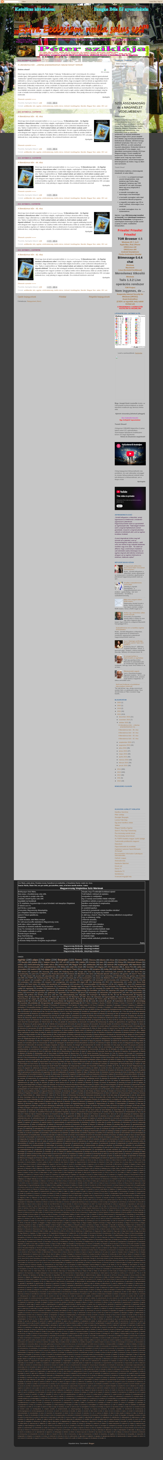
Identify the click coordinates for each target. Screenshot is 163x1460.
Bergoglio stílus (129, 1166)
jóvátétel (36, 1133)
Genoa (97, 1191)
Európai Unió (129, 1185)
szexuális (64, 1080)
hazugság (72, 1072)
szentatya (88, 976)
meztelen (142, 1076)
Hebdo (135, 1093)
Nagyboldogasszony (79, 1103)
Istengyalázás (113, 1201)
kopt (46, 1076)
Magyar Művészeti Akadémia (115, 1222)
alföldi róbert (94, 1116)
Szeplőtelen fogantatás (75, 1001)
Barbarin (47, 1166)
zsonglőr (95, 1156)
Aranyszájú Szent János (105, 1051)
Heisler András (116, 1195)
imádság (110, 1131)
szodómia (30, 1151)
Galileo (65, 1191)
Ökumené (88, 1082)
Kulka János (141, 1057)
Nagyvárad (21, 1001)
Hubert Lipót (82, 1197)
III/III (85, 1199)
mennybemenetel (88, 1045)
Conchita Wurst (37, 1030)
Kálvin (87, 1009)
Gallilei (71, 1191)
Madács (35, 1222)
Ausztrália (135, 1028)
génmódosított (141, 1126)
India (41, 1057)
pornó (37, 1015)
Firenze (65, 1189)
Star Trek (45, 1011)
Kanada (66, 1057)
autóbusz (67, 1118)
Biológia (94, 1003)
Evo (31, 1187)
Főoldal (62, 297)
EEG (86, 1183)
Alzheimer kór (53, 1084)
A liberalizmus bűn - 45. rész (30, 116)
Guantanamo (65, 1193)
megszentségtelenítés (122, 1076)
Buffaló (135, 1170)
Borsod (87, 1087)
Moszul (140, 999)
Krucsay (43, 1214)
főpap (91, 1040)
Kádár (22, 1059)
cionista (103, 1068)
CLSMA (122, 1172)
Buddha (129, 1170)
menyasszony (124, 980)
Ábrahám (103, 1156)
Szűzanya (138, 978)
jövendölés (132, 997)
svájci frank (97, 1047)
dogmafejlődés (117, 1038)
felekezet (102, 1070)
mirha (35, 1026)
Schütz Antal (36, 1011)
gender (109, 1001)
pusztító (68, 1145)
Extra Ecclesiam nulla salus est (60, 1055)
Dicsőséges (35, 1181)
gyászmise (88, 1126)
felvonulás (59, 1124)
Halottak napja (76, 986)
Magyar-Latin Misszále (36, 1101)
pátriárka (85, 1026)
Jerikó (75, 1204)
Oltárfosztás (60, 1105)
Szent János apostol (34, 1036)
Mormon (140, 1101)
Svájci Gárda (129, 1061)
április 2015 (123, 757)
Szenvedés (32, 1112)
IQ (94, 1199)
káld (127, 1135)
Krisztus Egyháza (103, 1212)
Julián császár (22, 1206)
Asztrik (71, 1164)
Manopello (77, 1225)
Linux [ (121, 270)
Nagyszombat (101, 1103)
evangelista (45, 1040)
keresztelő (99, 980)
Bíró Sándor (78, 1172)
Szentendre (139, 1110)
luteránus (20, 1026)
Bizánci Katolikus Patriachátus (67, 1168)
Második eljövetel (103, 974)
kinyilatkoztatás (35, 1135)
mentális (98, 1045)
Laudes (117, 1216)
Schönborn (63, 1005)
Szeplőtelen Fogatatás (61, 1112)
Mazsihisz (102, 1032)
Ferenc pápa (102, 999)
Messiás (45, 1005)
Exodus (37, 1187)
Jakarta (39, 1204)
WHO (67, 1114)
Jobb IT (93, 1204)
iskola (95, 1013)
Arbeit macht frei (138, 1162)
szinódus (123, 1026)
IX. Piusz (57, 1095)
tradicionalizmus (126, 1080)
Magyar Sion (91, 106)
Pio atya (134, 1009)
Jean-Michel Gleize (54, 1204)
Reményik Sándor (46, 1107)
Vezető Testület (54, 1066)
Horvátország (72, 1197)
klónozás (93, 1043)
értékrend (86, 1158)
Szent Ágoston (73, 1005)
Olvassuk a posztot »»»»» (27, 99)
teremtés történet (99, 1080)
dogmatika (140, 1005)
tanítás (84, 1015)
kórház (115, 1043)
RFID (116, 978)
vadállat (115, 1015)
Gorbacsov (37, 1193)
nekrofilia (102, 1141)
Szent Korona (74, 1110)
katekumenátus (75, 1133)
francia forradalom (46, 1013)
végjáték (71, 1028)
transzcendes (37, 1153)
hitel (46, 1024)
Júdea (90, 1206)
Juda (132, 1095)
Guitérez (73, 1093)
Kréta (41, 1099)
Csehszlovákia (93, 1089)
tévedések (88, 1153)
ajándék (62, 1022)
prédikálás (34, 1003)
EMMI (91, 1183)
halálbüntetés (62, 1072)
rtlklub (84, 1147)
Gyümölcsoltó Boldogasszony (94, 1093)
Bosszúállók (41, 1170)
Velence (47, 1114)
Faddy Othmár (79, 1187)
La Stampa (78, 1216)
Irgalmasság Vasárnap (78, 1201)
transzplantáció (138, 1080)
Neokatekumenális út (116, 1009)
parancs (63, 1078)
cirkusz (110, 1068)
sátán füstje (63, 1049)
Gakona (53, 1191)
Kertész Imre (80, 1210)
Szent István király (41, 1110)
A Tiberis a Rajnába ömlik (37, 1160)
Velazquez (39, 1114)
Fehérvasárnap (117, 1187)
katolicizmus (51, 988)
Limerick (71, 1218)
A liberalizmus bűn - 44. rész (30, 162)
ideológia (132, 1072)
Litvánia (107, 1218)
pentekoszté (104, 1143)
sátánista (69, 1151)
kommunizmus (23, 999)
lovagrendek (91, 1137)
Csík (101, 1089)
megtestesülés (117, 992)
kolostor (72, 1135)
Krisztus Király (131, 1057)
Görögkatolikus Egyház (116, 1193)
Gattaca (43, 1093)
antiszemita (51, 1118)
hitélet (141, 1128)
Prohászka (54, 1005)
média (44, 1141)
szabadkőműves (50, 967)
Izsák (33, 1204)
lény (138, 1137)
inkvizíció (130, 1001)
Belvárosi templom (110, 1166)
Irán (87, 1201)
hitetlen (79, 1072)
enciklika (40, 988)
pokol (33, 974)
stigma (89, 1047)
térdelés (80, 1153)
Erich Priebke (134, 1017)
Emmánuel (66, 1185)
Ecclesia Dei (45, 1055)
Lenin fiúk (39, 1218)
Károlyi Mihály (139, 1214)
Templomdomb (130, 1112)
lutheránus (62, 988)
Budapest (24, 990)
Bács (51, 1172)
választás (44, 1082)
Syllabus (130, 1034)
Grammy (57, 1093)
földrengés (101, 1124)
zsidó (72, 967)
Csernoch (129, 1176)
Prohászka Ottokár (57, 1001)
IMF (90, 1199)
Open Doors (69, 1105)
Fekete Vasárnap (101, 1091)
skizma (117, 1147)
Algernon (131, 1160)
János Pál (36, 1206)
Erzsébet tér (93, 1185)
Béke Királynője (68, 1172)
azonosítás (75, 1118)
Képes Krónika (22, 1216)
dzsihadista (21, 1007)
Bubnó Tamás (121, 1170)
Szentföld (84, 1011)
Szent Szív (130, 1110)
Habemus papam (123, 1055)
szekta (56, 972)
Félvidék (138, 1189)
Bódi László (87, 1172)
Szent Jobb (64, 1110)
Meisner (109, 1032)
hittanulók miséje (94, 1072)
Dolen (88, 1181)
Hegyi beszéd (98, 1195)
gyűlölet (45, 1007)
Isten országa (103, 1201)
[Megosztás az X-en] (52, 103)
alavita (86, 1116)
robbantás (94, 1026)
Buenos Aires (75, 1053)
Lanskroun (103, 1216)
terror (49, 995)
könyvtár (22, 1137)
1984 (26, 1160)
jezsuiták (47, 1074)
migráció (104, 1139)
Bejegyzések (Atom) (34, 301)
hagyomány (46, 1072)
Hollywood (34, 1197)
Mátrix (55, 1103)
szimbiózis (45, 1049)
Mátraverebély (141, 1032)
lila (112, 984)
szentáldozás (139, 1047)
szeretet (62, 976)
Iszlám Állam (34, 1032)
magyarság (23, 1139)
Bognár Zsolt (88, 1168)
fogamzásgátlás (110, 997)
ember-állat (101, 1122)
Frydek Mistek (103, 1189)
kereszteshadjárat (138, 1133)
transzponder (32, 1028)
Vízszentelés (93, 1066)
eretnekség (109, 972)
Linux (77, 1218)
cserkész (65, 1120)
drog (135, 1120)
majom (62, 1045)
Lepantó (67, 1059)
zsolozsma (140, 1015)
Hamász (37, 1195)
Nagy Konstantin (65, 1103)
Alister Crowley (102, 1028)
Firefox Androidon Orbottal (130, 254)
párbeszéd (77, 1026)
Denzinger (27, 1181)
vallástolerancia (22, 1082)
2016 (119, 711)
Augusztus (91, 1164)
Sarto (88, 1061)
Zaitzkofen (101, 1005)
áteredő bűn (60, 1158)
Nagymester (139, 1059)
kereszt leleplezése (94, 1074)
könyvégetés (31, 1137)
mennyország (125, 1013)
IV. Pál (118, 1199)
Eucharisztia (49, 986)
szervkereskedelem (86, 1149)
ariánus (59, 1118)
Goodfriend (29, 1193)
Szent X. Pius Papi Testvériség (125, 830)
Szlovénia (82, 1112)
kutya (58, 1076)
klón (66, 1135)
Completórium (26, 1176)
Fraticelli (89, 1189)
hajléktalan (107, 1040)
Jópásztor (78, 1206)
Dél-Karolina (72, 1183)
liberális (83, 106)
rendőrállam (62, 1147)
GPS (141, 1017)
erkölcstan (117, 1122)
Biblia (63, 967)
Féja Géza (131, 1189)
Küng (36, 1216)
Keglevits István (128, 1208)
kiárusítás (52, 1135)
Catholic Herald (97, 1174)
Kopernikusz (66, 1212)
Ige (130, 1199)
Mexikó (105, 1101)
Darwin (38, 986)
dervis (80, 1120)
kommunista (111, 980)
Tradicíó (137, 1064)
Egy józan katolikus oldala (124, 822)
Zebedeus (21, 1116)
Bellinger (90, 1166)
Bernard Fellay (139, 1166)
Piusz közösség (110, 986)
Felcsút (136, 1187)
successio (133, 1147)
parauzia (133, 1045)
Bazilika (69, 1017)
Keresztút (67, 1009)
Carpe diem (82, 1174)
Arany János (128, 1162)
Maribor (97, 1225)
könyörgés (86, 1076)
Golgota (118, 1030)
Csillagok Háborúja (31, 1178)
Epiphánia (89, 1030)
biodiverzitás (73, 1038)
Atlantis (143, 1051)
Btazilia (109, 1170)
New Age (140, 1103)
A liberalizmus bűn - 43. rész (30, 208)
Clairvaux (121, 1053)
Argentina (125, 1051)
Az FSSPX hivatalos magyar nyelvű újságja (130, 838)
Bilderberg (40, 1168)
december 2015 (125, 717)
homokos (76, 984)
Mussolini (28, 1103)
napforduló (59, 1141)
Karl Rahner (76, 1208)
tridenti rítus (104, 1049)
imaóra (103, 1131)
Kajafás (136, 1206)
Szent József (22, 1022)
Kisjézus (132, 1097)
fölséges (109, 1124)
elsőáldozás (65, 984)
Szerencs (74, 1112)
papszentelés (137, 992)
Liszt (97, 1218)
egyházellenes (121, 1022)
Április (110, 1156)
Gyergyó (80, 1093)
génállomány (37, 1072)
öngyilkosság (85, 1028)
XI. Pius (117, 1066)
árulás (52, 1158)
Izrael (87, 986)
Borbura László (133, 1168)
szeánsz (123, 1149)
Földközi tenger (24, 1191)
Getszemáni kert (140, 1191)
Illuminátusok (33, 1057)
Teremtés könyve (116, 1036)
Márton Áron (121, 1059)
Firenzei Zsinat (73, 1189)
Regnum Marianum (100, 1034)
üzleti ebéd (119, 1158)
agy (64, 1116)
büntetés (41, 1120)
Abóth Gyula (73, 1160)
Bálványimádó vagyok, (132, 671)
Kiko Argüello (97, 1057)
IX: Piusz (125, 1199)
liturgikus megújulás (51, 1045)
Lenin (32, 1218)
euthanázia (97, 997)
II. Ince (49, 1199)
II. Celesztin (42, 1199)
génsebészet (27, 1072)
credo (81, 1038)
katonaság (110, 1133)
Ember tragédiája (56, 1185)
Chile (113, 1053)
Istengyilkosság (124, 1095)
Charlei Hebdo (33, 1089)
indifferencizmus (23, 1074)
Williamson (116, 1011)
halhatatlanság (39, 1128)
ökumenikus (112, 1082)
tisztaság (137, 1151)
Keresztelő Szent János (56, 1210)
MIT (134, 1099)
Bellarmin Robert (70, 1087)
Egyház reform (79, 1030)
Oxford (108, 1105)
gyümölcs (115, 1126)
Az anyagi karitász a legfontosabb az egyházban (133, 657)
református (37, 982)
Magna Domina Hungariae (54, 1222)
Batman (71, 1166)
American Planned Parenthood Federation (73, 1084)
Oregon (88, 1105)
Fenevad (129, 1003)
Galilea (60, 1191)
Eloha (42, 1185)
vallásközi (130, 1049)
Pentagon (129, 1105)
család (20, 988)
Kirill (104, 1057)
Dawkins (108, 1089)
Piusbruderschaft (58, 974)
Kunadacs (55, 1214)
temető (89, 1080)
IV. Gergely (100, 1199)
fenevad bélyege (75, 1040)
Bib (34, 1168)
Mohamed (82, 1020)
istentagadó (60, 1043)
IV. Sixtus (50, 1095)
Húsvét (51, 990)
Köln (95, 1032)
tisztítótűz (108, 1007)
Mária (49, 1103)
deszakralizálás (89, 1120)
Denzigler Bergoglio (122, 817)
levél (69, 1137)
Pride (143, 1105)
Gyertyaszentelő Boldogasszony (99, 1055)
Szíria (103, 990)
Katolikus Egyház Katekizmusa (90, 1208)
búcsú (125, 1005)
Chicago (126, 1174)
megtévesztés (70, 1139)
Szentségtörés (93, 1011)
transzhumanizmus (81, 1049)
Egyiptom (26, 1009)
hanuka (68, 1128)
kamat (79, 1024)
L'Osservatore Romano (90, 1099)
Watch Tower (72, 969)
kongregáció (39, 1076)
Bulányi (26, 1172)
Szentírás (90, 967)
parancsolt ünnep (79, 1143)
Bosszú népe (32, 1170)
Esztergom (94, 995)
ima (52, 1007)
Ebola (100, 1183)
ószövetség (108, 976)
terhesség (103, 1151)
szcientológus (108, 1047)
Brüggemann (105, 1087)
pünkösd (120, 972)
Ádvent (98, 976)
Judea (114, 1204)
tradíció (34, 969)
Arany (143, 988)
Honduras (63, 1197)
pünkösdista (119, 1145)
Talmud (102, 1011)
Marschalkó (105, 1225)
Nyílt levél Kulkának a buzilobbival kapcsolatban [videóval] (127, 685)
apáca (65, 1038)
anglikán (118, 1116)
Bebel (77, 1166)
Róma (120, 962)
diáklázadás (128, 1120)
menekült (88, 1139)
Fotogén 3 (82, 1189)
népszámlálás (22, 1143)
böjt (87, 1001)
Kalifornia (50, 1097)
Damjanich (115, 1178)
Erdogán (80, 1185)
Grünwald (21, 1020)
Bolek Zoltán (115, 1168)
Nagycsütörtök (30, 1034)
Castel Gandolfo (138, 1087)
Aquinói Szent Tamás (115, 1028)
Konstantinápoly (77, 1009)
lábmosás (101, 1137)
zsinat (98, 978)
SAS (63, 1107)
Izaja (28, 1204)
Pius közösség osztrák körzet (125, 833)
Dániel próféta (68, 1030)
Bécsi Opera (58, 1172)
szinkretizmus (76, 1015)
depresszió (127, 1068)
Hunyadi (106, 1197)
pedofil (20, 1047)
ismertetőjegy (140, 1001)
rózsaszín (48, 982)
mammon (69, 1045)
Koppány (140, 1097)
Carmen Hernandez (93, 1053)
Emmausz (58, 1091)
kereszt (24, 972)
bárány (20, 992)
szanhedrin (141, 1147)
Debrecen (48, 1030)
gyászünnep (97, 1126)
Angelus (72, 1162)
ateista (43, 984)
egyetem (27, 1122)
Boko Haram (93, 1017)
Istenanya (48, 1057)
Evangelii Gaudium (140, 1185)
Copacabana (139, 1053)
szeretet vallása (104, 1026)
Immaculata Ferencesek (76, 1095)
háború (52, 1043)
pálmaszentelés (90, 1145)
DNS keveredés (53, 1178)
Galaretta (36, 1093)
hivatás (20, 1131)
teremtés (100, 1007)
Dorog (128, 1181)
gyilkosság (51, 992)
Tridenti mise (64, 997)
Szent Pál (138, 972)
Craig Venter (69, 1176)
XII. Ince (103, 1114)
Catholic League (120, 858)
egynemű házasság (73, 1122)
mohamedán (134, 1139)
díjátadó (20, 1122)
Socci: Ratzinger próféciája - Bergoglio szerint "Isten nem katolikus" (134, 642)
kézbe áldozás (140, 1135)
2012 (119, 775)
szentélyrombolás (23, 1049)
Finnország (57, 1189)
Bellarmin (83, 1166)
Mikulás (105, 1059)
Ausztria (127, 1028)
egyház (38, 106)
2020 (119, 705)
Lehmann (26, 1218)
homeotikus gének (30, 1043)
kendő (117, 1133)
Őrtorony (92, 960)
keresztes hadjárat (107, 1074)
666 (83, 1003)
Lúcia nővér (121, 1220)
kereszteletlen (126, 1133)
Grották (57, 1193)
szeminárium (129, 1047)
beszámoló (53, 984)
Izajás (42, 1032)
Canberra (28, 1174)
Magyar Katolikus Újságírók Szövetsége (94, 1222)
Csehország (113, 1176)
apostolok (58, 1038)
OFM (38, 1034)
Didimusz (43, 1181)
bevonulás (116, 1118)
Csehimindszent (103, 1176)
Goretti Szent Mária (47, 1193)
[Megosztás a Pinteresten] (56, 103)
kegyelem (73, 1074)
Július (105, 1206)
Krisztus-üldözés (33, 1214)
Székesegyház (114, 1064)
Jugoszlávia (131, 1204)
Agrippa (140, 1082)
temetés (40, 995)
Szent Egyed (24, 1064)
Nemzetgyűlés (121, 1103)
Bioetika (29, 1053)
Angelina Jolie (98, 1084)
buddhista (92, 1022)
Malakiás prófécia (95, 1059)
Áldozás (20, 1017)
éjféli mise (48, 1051)
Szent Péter (35, 997)
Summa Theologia (131, 1107)
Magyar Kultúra (22, 1101)
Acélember (82, 1160)
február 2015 (124, 762)
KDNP (55, 1032)
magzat (33, 999)
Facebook (98, 1030)
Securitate (98, 1107)
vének (67, 980)
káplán (108, 1043)
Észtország (142, 1156)
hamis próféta (66, 1013)
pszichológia (50, 1145)
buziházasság (102, 1022)
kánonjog (110, 1013)
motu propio (117, 1045)
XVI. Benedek (113, 967)
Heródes (133, 1030)
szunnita (72, 1080)
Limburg (64, 1218)
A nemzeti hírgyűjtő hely (123, 876)
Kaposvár (52, 1208)
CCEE (106, 1172)
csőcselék (118, 1068)
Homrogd (55, 1197)
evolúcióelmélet (24, 1013)
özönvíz (104, 1158)
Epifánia (74, 1185)
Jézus (112, 960)
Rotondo (111, 1034)
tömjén (57, 1028)
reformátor (21, 1080)
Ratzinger (122, 986)
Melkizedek (117, 1032)
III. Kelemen (71, 1199)
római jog (74, 1047)
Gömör (106, 1193)
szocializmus (139, 1149)
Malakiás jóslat (49, 1101)
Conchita (40, 1176)
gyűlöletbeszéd (125, 1126)
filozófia (85, 1124)
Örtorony (22, 1158)
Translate (131, 66)
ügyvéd (111, 1158)
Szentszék (97, 1036)
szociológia (21, 1151)
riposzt (70, 1147)
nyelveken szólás (138, 1141)
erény (134, 1122)
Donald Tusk (121, 1181)
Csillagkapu (21, 1178)
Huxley (119, 1197)
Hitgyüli (22, 1197)
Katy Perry (104, 1208)
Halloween (36, 1020)
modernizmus (32, 1078)
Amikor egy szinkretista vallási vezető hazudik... (134, 613)
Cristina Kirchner (81, 1089)
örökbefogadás (95, 1158)
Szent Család (139, 1034)
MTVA (21, 1222)
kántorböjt (65, 1076)
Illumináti (61, 990)
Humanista (91, 1197)
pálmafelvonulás (78, 1145)
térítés (40, 1028)
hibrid (119, 1128)
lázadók (132, 1137)
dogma (101, 967)
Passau (115, 1105)
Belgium (76, 1017)
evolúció (101, 1001)
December (140, 1178)
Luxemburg (89, 1220)
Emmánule (67, 1091)
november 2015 (125, 720)
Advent (89, 1160)
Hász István (139, 1197)
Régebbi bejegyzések (99, 297)
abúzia (98, 972)
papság (42, 999)
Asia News (59, 1164)
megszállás (50, 1139)
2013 (119, 772)
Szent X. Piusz (137, 974)
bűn (34, 106)
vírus (73, 1082)
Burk (31, 1172)
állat (77, 1028)
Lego (137, 1216)
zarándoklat (32, 1051)
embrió (141, 1022)
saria (105, 1147)
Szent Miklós (78, 1064)
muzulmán (23, 1003)
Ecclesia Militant (29, 1091)
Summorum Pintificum (116, 1061)
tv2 (66, 1153)
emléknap (142, 1038)
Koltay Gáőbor (38, 1212)
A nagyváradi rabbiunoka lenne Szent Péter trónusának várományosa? (134, 567)
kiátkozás (60, 1135)
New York (31, 1001)
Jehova (21, 967)
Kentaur (40, 1210)
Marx (98, 1009)
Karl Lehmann (66, 1208)
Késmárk (30, 1216)
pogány (69, 1007)
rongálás (77, 1147)
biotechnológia (62, 1068)
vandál (22, 1156)
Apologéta (138, 353)
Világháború (64, 1066)
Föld (144, 1189)
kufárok (121, 1135)
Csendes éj (122, 1176)
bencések (108, 1118)
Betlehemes (139, 1007)
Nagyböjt (139, 995)
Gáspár (28, 1020)
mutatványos (23, 1141)
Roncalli (82, 1061)
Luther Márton (126, 1099)
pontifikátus (29, 1015)
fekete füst (94, 1070)
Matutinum (90, 1101)
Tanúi (89, 972)
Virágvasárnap (75, 1066)
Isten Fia (105, 1095)
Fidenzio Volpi (43, 1189)
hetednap (69, 978)
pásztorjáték (113, 1078)
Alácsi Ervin (75, 1051)
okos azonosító (39, 1143)
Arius (143, 1084)
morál (48, 980)
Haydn (70, 1195)
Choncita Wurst (134, 1174)
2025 (119, 702)
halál (54, 1072)
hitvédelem (105, 1072)
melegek (77, 1045)
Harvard (51, 1195)
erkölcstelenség (47, 106)
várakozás (64, 1156)
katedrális (65, 1133)
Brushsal (102, 1170)
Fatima (106, 1030)
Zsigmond (50, 1116)
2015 (119, 714)
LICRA (58, 1216)
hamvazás (60, 1128)
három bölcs (59, 1131)
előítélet (92, 1122)
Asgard (52, 1164)
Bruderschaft (94, 1170)
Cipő (19, 1176)
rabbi (79, 976)
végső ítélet (139, 1049)
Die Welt (58, 1181)
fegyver (86, 1070)
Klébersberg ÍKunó (127, 1210)
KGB (116, 1206)
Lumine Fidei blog (121, 820)
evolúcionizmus (24, 1124)
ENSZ (37, 1055)
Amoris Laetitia (42, 1162)
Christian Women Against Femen (58, 1089)
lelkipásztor (103, 1076)
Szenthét (87, 1064)
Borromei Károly (22, 1170)
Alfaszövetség (65, 1051)
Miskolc (74, 1020)
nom (90, 988)
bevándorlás (126, 1118)
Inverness (66, 1201)
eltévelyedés (30, 1070)
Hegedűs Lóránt (88, 1195)
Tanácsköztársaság (127, 1064)
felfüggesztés (42, 1124)
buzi (101, 965)
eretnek (29, 976)
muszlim (110, 962)
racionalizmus (139, 1145)
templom (96, 969)
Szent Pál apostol (136, 986)
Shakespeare (113, 1107)
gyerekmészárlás (138, 1124)
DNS (128, 972)
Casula (89, 1174)
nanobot (51, 1141)
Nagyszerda (21, 1061)
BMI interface (118, 1164)
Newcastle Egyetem (24, 1105)
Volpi (61, 1114)
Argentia (117, 1051)
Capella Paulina (64, 1174)
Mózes (22, 1034)
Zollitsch (28, 1116)
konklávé (142, 976)
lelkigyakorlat (129, 1043)
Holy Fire (42, 1197)
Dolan (124, 1089)
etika (38, 1040)
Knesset (20, 1212)
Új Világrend (43, 974)
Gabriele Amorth (44, 1191)
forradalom (111, 1070)
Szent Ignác (57, 1064)
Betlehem (107, 978)
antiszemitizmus (73, 1022)
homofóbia (76, 1013)
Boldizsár (102, 1017)
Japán (60, 1020)
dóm (141, 1068)
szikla (130, 1149)
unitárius (122, 1049)
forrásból (128, 270)
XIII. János (41, 1038)
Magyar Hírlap (76, 1222)
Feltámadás (129, 969)
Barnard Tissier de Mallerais (59, 1166)
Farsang (87, 1187)
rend (54, 1147)
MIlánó (139, 1220)
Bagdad (133, 1164)
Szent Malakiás (106, 1110)
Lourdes (32, 1220)
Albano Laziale (42, 1084)
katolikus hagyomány (88, 1133)
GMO (111, 1030)
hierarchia (126, 1128)
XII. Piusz (93, 1005)
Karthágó (84, 1097)
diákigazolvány (106, 1038)
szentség (99, 988)
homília (72, 1024)
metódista (134, 1076)
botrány (139, 990)
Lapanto (111, 1216)
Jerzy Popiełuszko (84, 1204)
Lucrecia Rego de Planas (77, 1220)
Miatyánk (112, 1101)
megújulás (80, 1139)
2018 (119, 708)
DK (46, 1178)
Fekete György (128, 1187)
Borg (29, 1030)
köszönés (95, 1076)
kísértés (78, 1076)
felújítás (65, 1040)
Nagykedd (130, 1059)
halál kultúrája (50, 1128)
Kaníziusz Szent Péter (30, 1208)
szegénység (118, 1047)
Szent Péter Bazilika (58, 1036)
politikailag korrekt (93, 1078)
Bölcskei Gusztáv (97, 1172)
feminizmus (76, 1124)
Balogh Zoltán (30, 1166)
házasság (45, 972)
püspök (34, 962)
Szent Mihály (54, 1011)
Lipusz (82, 1218)
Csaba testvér (93, 1176)
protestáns (25, 982)
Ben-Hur (120, 1166)
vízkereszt (130, 1007)
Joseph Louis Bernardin (104, 1204)
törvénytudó (97, 1153)
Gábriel (113, 1055)
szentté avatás (64, 1015)
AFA (134, 1082)
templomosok (78, 1151)
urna (110, 1153)
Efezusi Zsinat (128, 1183)
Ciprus (72, 1089)
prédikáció (52, 999)
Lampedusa (95, 1216)
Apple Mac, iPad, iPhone (130, 245)
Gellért (84, 1191)
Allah (88, 1003)
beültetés (53, 1068)
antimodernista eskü (24, 1118)
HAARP (139, 1193)
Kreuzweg (84, 1212)
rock (28, 1080)
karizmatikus (45, 1133)
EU (96, 1183)
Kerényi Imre (80, 1032)
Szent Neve (46, 1036)
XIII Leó (124, 1066)
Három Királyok (27, 1095)
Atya (53, 1017)
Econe (106, 1183)
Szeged (31, 1110)
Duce (29, 1183)
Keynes (97, 1210)
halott (61, 978)
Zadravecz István (138, 1114)
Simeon (121, 1107)
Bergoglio (63, 959)
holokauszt (73, 992)
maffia (143, 1137)
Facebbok (70, 1187)
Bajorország (21, 1030)
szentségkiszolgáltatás (61, 1149)
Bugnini (141, 1170)
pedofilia (21, 995)
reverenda (54, 1015)
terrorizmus (128, 1151)
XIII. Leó (104, 106)
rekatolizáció (45, 1015)
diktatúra (113, 1120)
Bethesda (28, 1168)
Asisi (65, 1164)
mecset (111, 1076)
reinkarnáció (30, 1147)
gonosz (128, 1124)
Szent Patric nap (119, 1110)
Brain (65, 1170)
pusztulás (60, 1145)
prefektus (142, 1143)
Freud (95, 1189)
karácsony (85, 969)
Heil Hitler (106, 1195)
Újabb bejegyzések (27, 297)
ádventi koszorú (26, 986)
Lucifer (130, 982)
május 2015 (123, 754)
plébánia (27, 1047)
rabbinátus (128, 1145)
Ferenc (78, 959)
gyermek (41, 992)
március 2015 (124, 760)
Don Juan (140, 1089)
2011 (119, 778)
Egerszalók (138, 1183)
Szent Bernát (139, 1020)
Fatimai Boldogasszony (98, 1187)
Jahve (91, 974)
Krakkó (30, 1005)
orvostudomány (43, 1078)
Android (56, 1162)
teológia (137, 1026)
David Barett (132, 1178)
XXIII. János (86, 997)
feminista (68, 1124)
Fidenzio (35, 1189)
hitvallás (20, 1043)
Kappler (65, 1097)
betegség (45, 1068)
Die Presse (51, 1181)
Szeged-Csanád (140, 1061)
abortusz (116, 974)
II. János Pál (128, 967)
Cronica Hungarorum (81, 1176)
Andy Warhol (64, 1162)
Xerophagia (127, 1114)
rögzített (34, 1080)
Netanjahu (132, 1103)
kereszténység (23, 974)
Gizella (21, 1193)
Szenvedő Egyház (33, 1022)
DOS (61, 1178)
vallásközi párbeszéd (139, 1153)
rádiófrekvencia (64, 1047)
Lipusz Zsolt (90, 1218)
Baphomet (39, 1166)
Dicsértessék (29, 1055)
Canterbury (55, 1174)
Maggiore (42, 1222)
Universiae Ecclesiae (32, 1066)
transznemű (47, 1153)
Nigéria (127, 1009)
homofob (27, 1131)
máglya (32, 1141)
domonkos (127, 1038)
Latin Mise (38, 1005)
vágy (37, 1082)
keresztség (92, 992)
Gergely (50, 1093)
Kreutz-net (118, 866)
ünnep (116, 988)
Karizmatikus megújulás (66, 1032)
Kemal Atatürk (32, 1210)
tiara (144, 1026)
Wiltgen (79, 1114)
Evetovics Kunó (24, 1187)
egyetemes (36, 1122)
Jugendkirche (122, 1204)
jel (144, 1131)
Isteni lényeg (122, 1201)
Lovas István (40, 1220)
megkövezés (40, 1139)
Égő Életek (133, 1156)
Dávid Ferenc (44, 1183)
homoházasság (86, 1013)
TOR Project (130, 288)
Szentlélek (93, 990)
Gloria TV (118, 868)
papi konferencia (57, 1143)
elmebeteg (85, 1122)
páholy (54, 1047)
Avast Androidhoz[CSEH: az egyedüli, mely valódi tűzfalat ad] (130, 301)
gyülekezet (107, 1126)
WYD (108, 1011)
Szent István (32, 984)
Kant (73, 1057)
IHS (19, 1057)
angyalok (27, 1068)
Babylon (126, 1164)
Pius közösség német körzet (125, 836)
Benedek (84, 1017)
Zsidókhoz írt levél (39, 1116)
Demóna (20, 1181)
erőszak (22, 1040)
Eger (19, 1009)
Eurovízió (109, 1185)
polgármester (122, 1143)
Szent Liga (84, 1110)
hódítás (72, 1131)
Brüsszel (110, 1017)
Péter (19, 1011)
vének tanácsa (60, 1082)
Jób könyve (40, 1097)
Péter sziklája (119, 815)
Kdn (121, 1208)
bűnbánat (70, 974)
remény (48, 1147)
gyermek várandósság (38, 1126)
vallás (139, 967)
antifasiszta (36, 1068)
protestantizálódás (38, 1145)
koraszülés (98, 1135)
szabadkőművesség (61, 1003)
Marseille (113, 1225)
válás (51, 1082)
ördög (106, 969)
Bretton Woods (63, 1053)
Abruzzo (65, 1160)
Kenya (91, 1097)
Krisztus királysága (32, 1099)
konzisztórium (87, 978)
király (141, 997)
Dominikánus (57, 1030)
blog (133, 1118)
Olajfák (35, 1061)
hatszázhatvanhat (88, 1128)
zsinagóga (131, 1015)
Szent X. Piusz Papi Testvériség (69, 1011)
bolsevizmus (73, 1068)
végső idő (73, 1156)
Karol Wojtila (74, 1097)
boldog (130, 990)
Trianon (132, 1036)
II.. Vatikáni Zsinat (140, 1003)
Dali (92, 1178)
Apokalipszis (90, 999)
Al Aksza (101, 1160)
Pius (105, 1020)
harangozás (76, 1128)
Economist (113, 1183)
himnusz (134, 1128)
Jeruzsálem (22, 969)
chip (53, 978)
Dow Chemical (136, 1181)
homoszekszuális (62, 1024)
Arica (19, 1164)
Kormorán (21, 1099)
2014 (119, 769)
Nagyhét (105, 1009)
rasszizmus (21, 1147)
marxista (31, 1139)
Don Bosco (131, 1089)
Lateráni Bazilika (57, 1059)
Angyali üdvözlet (81, 1162)
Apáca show (91, 1051)
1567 (144, 1158)
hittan (85, 1072)
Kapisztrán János (43, 1208)
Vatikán (117, 825)
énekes (78, 1158)
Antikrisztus (58, 969)
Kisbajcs (111, 1210)
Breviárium (95, 1087)
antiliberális (28, 106)
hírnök (125, 1072)
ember (135, 1038)
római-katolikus (97, 1147)
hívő (66, 1131)
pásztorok (109, 1145)
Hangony (44, 1195)
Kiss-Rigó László (113, 1057)
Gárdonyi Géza (98, 1193)
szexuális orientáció (112, 1149)
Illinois (65, 1095)
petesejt (113, 1143)
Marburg (90, 1225)
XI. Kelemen (94, 1114)
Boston (49, 1170)
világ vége (42, 1156)
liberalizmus (103, 984)
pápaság (104, 1078)
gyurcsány (80, 1126)
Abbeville (58, 1160)
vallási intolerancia (119, 1007)
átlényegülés (70, 1158)
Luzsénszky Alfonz (105, 1220)
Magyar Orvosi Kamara (132, 1222)
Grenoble (65, 1093)
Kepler (46, 1210)
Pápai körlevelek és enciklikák (125, 846)
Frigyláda (28, 1093)
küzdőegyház (75, 106)
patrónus (95, 1143)
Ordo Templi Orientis (60, 1034)
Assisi (47, 1017)
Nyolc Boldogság (49, 1105)
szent (130, 984)
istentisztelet (70, 1043)
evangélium (38, 980)
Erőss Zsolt (101, 1185)
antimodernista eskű (39, 1118)
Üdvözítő (76, 980)
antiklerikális (139, 1116)
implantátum (119, 1001)
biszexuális (83, 1022)
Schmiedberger (87, 1107)
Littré (101, 1218)
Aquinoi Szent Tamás (129, 988)
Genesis (90, 1191)
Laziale (124, 1216)
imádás (117, 1131)
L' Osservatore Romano (47, 1216)
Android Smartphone (130, 252)
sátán (99, 106)
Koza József (75, 1212)
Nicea (29, 1061)
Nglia (33, 1105)
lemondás (40, 1045)
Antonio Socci (119, 1162)
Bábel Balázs (44, 1172)
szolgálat (54, 1049)
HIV (144, 1193)
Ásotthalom (118, 1156)
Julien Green (139, 1204)
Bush (36, 1172)
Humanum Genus (116, 999)
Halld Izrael (114, 1093)
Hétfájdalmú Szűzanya (24, 1199)
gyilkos (136, 1070)
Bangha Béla (61, 1017)
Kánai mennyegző (109, 1214)
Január (45, 1204)
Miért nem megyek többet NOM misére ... (133, 600)
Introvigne (59, 1201)
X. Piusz (124, 1011)
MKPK (93, 1009)
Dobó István (72, 1181)
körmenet (40, 1137)
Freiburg (20, 1093)
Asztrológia (78, 1164)
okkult (141, 1013)
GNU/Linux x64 (130, 249)
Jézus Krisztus (57, 1057)
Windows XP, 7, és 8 (130, 242)
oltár (127, 992)
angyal (122, 990)
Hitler (27, 1197)
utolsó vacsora (118, 1153)
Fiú (79, 1055)
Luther (71, 976)
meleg (83, 988)
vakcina (128, 1153)
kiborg (141, 1074)
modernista (43, 1026)
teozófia (95, 1151)
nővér (30, 1143)
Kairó (130, 1206)
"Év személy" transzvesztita (132, 1158)
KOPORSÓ (123, 1206)
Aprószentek (136, 1084)
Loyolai (48, 1220)
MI (134, 1220)
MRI (144, 1220)
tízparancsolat (140, 984)
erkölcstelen (126, 1122)
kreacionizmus (59, 1007)
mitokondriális (124, 1139)
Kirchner (104, 1210)
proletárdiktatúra (25, 1145)
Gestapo (131, 1191)
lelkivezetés (30, 1045)
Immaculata (46, 1009)
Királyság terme (68, 972)
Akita (95, 1160)
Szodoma (106, 1036)
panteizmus (54, 1078)
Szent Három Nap (46, 1064)
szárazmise (39, 1151)
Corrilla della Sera (59, 1176)
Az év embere (100, 1164)
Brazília (102, 1003)
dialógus (135, 1068)
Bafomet (22, 1053)
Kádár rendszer (81, 1214)
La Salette (70, 1216)
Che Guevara (105, 1053)
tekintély (91, 1015)
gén (133, 1126)
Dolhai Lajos (95, 1181)
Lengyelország (104, 1099)
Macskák (28, 1222)
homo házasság (116, 1072)
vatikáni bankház (31, 1156)
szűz (55, 1151)
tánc (57, 995)
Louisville (25, 1220)
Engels (75, 1091)
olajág (48, 1143)
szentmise (34, 972)
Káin (88, 1214)
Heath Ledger (78, 1195)
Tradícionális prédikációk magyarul (127, 841)
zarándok (80, 1082)
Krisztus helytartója (138, 1212)
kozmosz (113, 1135)
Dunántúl (35, 1183)
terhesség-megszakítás (115, 1151)
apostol (27, 980)
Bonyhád (124, 1168)
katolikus (141, 960)
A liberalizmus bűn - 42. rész (30, 255)
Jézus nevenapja (55, 1206)
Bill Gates (47, 1168)
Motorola (20, 1103)
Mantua (84, 1225)
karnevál (65, 1074)
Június (111, 1206)
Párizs (141, 1009)
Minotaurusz (132, 1101)
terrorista (99, 1015)
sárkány (61, 1151)
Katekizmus (86, 1057)
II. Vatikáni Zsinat (48, 962)
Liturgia (80, 972)
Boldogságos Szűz (40, 1053)
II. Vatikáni (63, 1199)
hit (78, 978)
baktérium (85, 1118)
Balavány (22, 1166)
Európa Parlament (119, 1185)
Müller (89, 1020)
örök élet (56, 1051)
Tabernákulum (119, 1112)
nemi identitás (111, 1141)
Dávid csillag (53, 1183)
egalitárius (21, 1070)
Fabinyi (53, 1187)
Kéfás (71, 1099)
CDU (111, 1172)
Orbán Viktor (79, 1105)
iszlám (72, 962)
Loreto (131, 1218)
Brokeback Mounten (82, 1170)
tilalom (71, 1049)
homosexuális (43, 1043)
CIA (83, 1053)
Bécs (116, 1017)
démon (141, 1120)
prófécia (30, 995)
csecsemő (57, 1120)
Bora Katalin (53, 1053)
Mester (98, 1101)
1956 (21, 1160)
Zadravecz (49, 1038)
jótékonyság (56, 1074)
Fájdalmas (112, 1189)
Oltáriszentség (47, 1034)
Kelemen (137, 1208)
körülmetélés (49, 1137)
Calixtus (141, 1172)
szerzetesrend (35, 1049)
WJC (72, 1114)
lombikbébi (82, 1137)
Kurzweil (88, 1032)
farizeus (20, 1024)
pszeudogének (45, 1047)
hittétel (141, 1040)
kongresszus (127, 1024)
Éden (125, 1156)
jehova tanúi (63, 965)
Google (85, 1055)
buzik (35, 1120)
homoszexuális (34, 967)
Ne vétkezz (111, 1103)
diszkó (120, 1120)
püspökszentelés (125, 1078)
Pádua (22, 1107)
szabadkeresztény (53, 1080)
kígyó (72, 1076)
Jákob (29, 1206)
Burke (113, 1087)
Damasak (97, 1178)
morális (143, 1139)
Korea (123, 1057)
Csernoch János (138, 1176)
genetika (128, 1070)
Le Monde (131, 1216)
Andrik (90, 1084)
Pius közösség (87, 1034)
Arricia (33, 1164)
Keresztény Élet (70, 1210)
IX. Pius (24, 1057)
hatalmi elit (116, 1040)
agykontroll (71, 1116)
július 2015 (123, 748)
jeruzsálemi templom (36, 1074)
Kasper (79, 1057)
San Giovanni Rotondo (74, 1107)
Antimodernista (120, 861)
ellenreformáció (140, 1011)
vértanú (123, 1015)
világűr (50, 1156)
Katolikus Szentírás (121, 812)
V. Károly (26, 1114)
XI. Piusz (55, 1022)
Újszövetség (97, 982)
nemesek (134, 1013)
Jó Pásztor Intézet (68, 1206)
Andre (50, 1162)
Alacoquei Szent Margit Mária (27, 1084)
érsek (80, 967)
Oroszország (54, 1061)
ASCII (51, 1160)
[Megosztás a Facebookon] (54, 103)
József (85, 1206)
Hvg (125, 1197)
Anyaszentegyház (110, 1084)
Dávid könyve (63, 1183)
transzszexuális (58, 1153)
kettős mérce (58, 106)
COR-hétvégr (127, 1087)
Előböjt (48, 1185)
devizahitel (95, 1038)
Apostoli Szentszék (124, 1084)
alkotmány (103, 1116)
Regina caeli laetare (32, 1107)
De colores (116, 1089)
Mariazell (82, 1101)
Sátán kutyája (84, 1005)
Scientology (129, 1020)
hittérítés (52, 1024)
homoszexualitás (89, 984)
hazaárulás (105, 1128)
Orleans (95, 1105)
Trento (126, 1036)
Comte (34, 1176)
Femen (123, 1003)
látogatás (117, 1137)
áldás (46, 1158)
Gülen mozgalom (130, 1193)
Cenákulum (112, 1174)
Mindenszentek (127, 995)
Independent (30, 1201)
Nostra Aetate (43, 1001)
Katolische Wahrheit (122, 863)
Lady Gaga (46, 1059)
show (111, 1147)
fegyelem (79, 1070)
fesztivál (84, 1040)
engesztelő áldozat (54, 1070)
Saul (94, 1061)
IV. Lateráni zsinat (110, 1199)
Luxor (96, 1220)
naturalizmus (82, 1141)
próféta (83, 1007)
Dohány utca (81, 1181)
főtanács (56, 1013)
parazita (140, 1045)
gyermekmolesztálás (68, 1126)
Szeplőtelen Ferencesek (45, 1112)
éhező (41, 1051)
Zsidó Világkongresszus (136, 1066)
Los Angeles (115, 1099)
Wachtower (75, 997)
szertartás (74, 1149)
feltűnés (51, 1124)
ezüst (72, 1070)
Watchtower (137, 965)
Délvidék (80, 1183)
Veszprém (55, 1114)
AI (47, 1160)
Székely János (108, 1112)
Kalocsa (58, 1097)
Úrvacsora (39, 1158)
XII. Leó (119, 1114)
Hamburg (30, 1195)
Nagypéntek (97, 1020)
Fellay (74, 1055)
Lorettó (137, 1218)
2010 (119, 781)
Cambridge (21, 1174)
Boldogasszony (106, 1168)
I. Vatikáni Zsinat (40, 1095)
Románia (57, 1107)
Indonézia (38, 1201)
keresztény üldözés (131, 1074)
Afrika (93, 1028)
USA (19, 980)
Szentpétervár (22, 1112)
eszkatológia (31, 1040)
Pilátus (62, 1061)
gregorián (98, 1040)
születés (130, 1026)
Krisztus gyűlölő (126, 1212)
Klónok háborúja (139, 1210)
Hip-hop (143, 1195)
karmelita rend (55, 1133)
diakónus (132, 1005)
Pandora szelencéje (74, 1034)
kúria (121, 1043)
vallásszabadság (69, 995)
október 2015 (124, 722)
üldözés (34, 1017)
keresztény (123, 960)
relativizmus (40, 1147)
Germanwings (123, 1191)
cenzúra (49, 1120)
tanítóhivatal (75, 1003)
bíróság (131, 1011)
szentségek (48, 1149)
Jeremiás (68, 1204)
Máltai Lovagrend (39, 1103)
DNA (22, 978)
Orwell (102, 1105)
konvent (89, 1135)
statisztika (125, 1147)
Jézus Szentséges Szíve (27, 1097)
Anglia (80, 999)
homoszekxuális (48, 1131)
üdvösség (122, 1082)
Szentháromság (42, 978)
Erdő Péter (117, 969)
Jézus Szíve (45, 1206)
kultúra (52, 1076)
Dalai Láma (85, 1178)
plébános (35, 1047)
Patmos (122, 1105)
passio (89, 1143)
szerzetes (72, 982)
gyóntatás (62, 992)
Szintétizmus (119, 874)
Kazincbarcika (113, 1208)
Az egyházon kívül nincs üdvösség (30, 1087)
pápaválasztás (50, 976)
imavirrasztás (95, 1131)
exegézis (65, 1070)
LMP (63, 1216)
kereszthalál (119, 1074)
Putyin (69, 1061)
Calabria (134, 1172)
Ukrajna (139, 1036)
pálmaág (101, 1145)
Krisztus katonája (22, 1214)
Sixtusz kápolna (102, 1061)
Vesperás (44, 1066)
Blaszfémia (81, 974)
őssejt (129, 1082)
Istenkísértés (132, 1201)
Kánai (100, 1214)
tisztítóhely (107, 1015)
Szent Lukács (95, 1110)
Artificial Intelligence (42, 1164)
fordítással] (137, 270)
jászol (83, 992)
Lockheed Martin (116, 1218)
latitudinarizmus (60, 1137)
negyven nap (93, 1141)
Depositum (118, 844)
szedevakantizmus (25, 1149)
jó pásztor (29, 1133)
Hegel (133, 1055)
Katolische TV (119, 871)
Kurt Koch (57, 1099)
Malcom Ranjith (56, 1225)
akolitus (79, 1116)
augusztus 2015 (125, 745)
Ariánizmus (26, 1164)
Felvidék (111, 1091)
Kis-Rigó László (122, 1097)
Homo (49, 1197)
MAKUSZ (128, 1220)
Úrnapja (96, 1082)
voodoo (56, 1156)
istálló (139, 1131)
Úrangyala (30, 1158)
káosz (132, 1135)
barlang (100, 1118)
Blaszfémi (80, 1168)
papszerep (68, 1143)
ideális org (140, 1072)
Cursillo (20, 1055)
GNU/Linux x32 (130, 247)
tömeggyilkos (49, 1028)
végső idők (84, 982)
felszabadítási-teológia (34, 1007)
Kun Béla (49, 1099)
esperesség (141, 1122)
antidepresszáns (128, 1116)
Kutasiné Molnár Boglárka (67, 1214)
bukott (82, 1068)
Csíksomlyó (124, 1017)
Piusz (110, 1020)
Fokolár (130, 1091)
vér (68, 1082)
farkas (34, 1124)
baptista (92, 1118)
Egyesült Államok (47, 1091)
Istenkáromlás (118, 982)
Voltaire (84, 1066)
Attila (84, 1164)
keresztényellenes (23, 1135)
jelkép (21, 1133)
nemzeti (120, 1141)
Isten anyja (114, 1095)
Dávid (19, 1091)
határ (97, 1128)
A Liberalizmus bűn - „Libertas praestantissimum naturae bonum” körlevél (50, 65)
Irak (117, 995)
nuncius (127, 1141)
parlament (69, 1026)
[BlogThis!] (50, 103)
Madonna (140, 1099)
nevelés (125, 1045)
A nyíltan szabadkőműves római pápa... (133, 583)
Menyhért (67, 1020)
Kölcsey (78, 1099)
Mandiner (68, 1101)
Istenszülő (140, 1201)
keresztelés (95, 1024)
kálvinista (101, 1043)
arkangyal (118, 1005)
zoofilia (80, 1156)
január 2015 (123, 765)
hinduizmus (125, 1040)
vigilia (31, 1082)
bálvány (88, 1068)
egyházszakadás (59, 1122)
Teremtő (46, 997)
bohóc (20, 1120)
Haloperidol (23, 1195)
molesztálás (107, 1045)
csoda (93, 1001)
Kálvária (94, 1214)
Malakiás (47, 1225)
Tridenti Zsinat (46, 1022)
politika (76, 1007)
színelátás (48, 1151)
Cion (142, 1174)
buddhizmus (27, 1120)
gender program (37, 1024)
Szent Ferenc (34, 1064)
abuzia (20, 1068)
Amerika (72, 999)
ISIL (111, 995)
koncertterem (81, 1135)
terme (109, 1080)
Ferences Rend (121, 1091)
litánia (141, 1024)
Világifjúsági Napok (29, 1038)
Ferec (141, 1187)
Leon (50, 1218)
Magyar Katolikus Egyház (124, 828)
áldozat (27, 1017)
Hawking (64, 1195)
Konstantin (58, 1212)
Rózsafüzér (26, 1011)
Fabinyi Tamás (61, 1187)
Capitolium (73, 1174)
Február (108, 1187)
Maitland (40, 1225)
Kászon (65, 1099)
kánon (135, 1024)
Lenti (45, 1218)
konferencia (117, 1024)
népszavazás (53, 1026)
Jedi (63, 1204)
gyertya (132, 976)
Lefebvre (141, 969)
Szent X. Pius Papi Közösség (75, 1036)
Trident (54, 997)
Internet (52, 1201)
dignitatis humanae (102, 1120)
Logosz (125, 1218)
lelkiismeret (21, 1045)
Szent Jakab (54, 1110)
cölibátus (111, 1022)
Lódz (114, 1220)
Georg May (104, 1191)
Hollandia (140, 1055)
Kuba (49, 1214)
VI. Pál (20, 976)
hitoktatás (134, 1040)
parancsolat (72, 1078)
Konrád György (49, 1212)
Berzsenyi (20, 1168)
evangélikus (87, 980)
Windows (130, 265)
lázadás (124, 1137)
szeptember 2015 (125, 742)
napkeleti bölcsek (70, 1141)
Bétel (119, 1087)
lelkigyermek (139, 1043)
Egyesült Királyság (34, 1185)
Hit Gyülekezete (36, 1009)
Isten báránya (94, 1201)
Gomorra (126, 1030)
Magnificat (67, 1222)
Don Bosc (112, 1181)
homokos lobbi (36, 1131)
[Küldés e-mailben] (48, 103)
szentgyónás (60, 982)
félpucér (92, 1124)
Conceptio (129, 1053)
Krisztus (92, 962)
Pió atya (137, 1105)
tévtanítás (62, 999)
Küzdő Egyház (35, 1059)
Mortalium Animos (129, 1032)
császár (87, 1038)
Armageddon (134, 1051)
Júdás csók (98, 1206)
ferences (27, 1024)
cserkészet (73, 1120)
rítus (89, 1147)
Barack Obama (58, 1087)
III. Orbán (79, 1199)
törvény (64, 1028)
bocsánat (140, 1118)
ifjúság (86, 1131)
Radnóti (75, 1061)
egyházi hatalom (47, 1122)
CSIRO (128, 1172)
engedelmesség (41, 1070)
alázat (111, 1116)
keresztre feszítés (106, 1024)
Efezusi (120, 1183)
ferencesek (30, 992)
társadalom (72, 1153)
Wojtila (110, 1066)
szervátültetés (99, 1149)
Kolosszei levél (28, 1212)
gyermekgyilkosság (53, 1126)
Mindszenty (130, 999)
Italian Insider (21, 1204)
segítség (82, 1047)
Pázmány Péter (23, 997)
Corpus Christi (49, 1176)
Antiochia (101, 1162)
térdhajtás (114, 1049)
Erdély (81, 1091)
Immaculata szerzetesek (93, 1095)
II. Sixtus (56, 1199)
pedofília (20, 1015)
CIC (116, 1172)
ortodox (136, 980)
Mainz (34, 1225)
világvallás (82, 995)
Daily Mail (77, 1178)
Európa (116, 1003)
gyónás (125, 974)
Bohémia (97, 1168)
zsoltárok (87, 1156)
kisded (45, 1135)
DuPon (24, 1183)
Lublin (66, 1220)
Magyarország (81, 990)
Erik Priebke (89, 1091)
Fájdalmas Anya (121, 1189)
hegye (113, 1128)
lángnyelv (109, 1137)
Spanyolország (120, 1034)
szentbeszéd (38, 1149)
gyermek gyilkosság (24, 1126)
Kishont (118, 1210)
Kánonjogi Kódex (120, 1214)
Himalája (136, 1195)
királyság (102, 1013)
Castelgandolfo (22, 1089)
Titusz (139, 1112)
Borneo (141, 1168)
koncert (31, 1076)
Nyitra (39, 1105)
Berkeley (80, 1087)
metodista (96, 1139)
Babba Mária (47, 1087)
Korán (70, 990)
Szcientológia (126, 978)
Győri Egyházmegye (76, 1193)
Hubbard (104, 995)
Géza (107, 1093)
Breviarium (72, 1170)
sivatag (42, 1080)
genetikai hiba (118, 1124)
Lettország (57, 1218)
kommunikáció (22, 1076)
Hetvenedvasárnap (127, 1195)
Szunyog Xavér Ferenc (94, 1112)
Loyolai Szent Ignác (57, 1220)
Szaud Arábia (22, 1110)
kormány (106, 1135)
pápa (35, 959)
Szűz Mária (45, 969)
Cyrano (41, 1178)
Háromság (131, 1197)
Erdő (86, 1185)
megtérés (28, 1026)
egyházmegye (132, 1022)
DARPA (109, 1003)
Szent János (68, 1064)
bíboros (103, 960)
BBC (141, 1028)
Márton (112, 1059)
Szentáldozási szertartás (99, 1064)
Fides (50, 1189)
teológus (87, 1151)
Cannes (47, 1174)
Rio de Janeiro (119, 1020)
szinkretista (114, 1026)
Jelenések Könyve (134, 962)
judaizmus (122, 997)
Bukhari (20, 1172)
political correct (132, 1143)
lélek (117, 1013)
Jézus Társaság (57, 1009)
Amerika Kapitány (31, 1162)
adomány (109, 1005)
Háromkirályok (46, 1020)
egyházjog (29, 988)
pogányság (81, 1078)
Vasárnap (112, 990)
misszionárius (113, 1139)
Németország (121, 976)
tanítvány (81, 1080)
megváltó (120, 984)
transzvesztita (94, 1049)
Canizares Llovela (38, 1174)
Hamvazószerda (126, 1093)
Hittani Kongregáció (38, 990)
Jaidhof (49, 1032)
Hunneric (98, 1197)
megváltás (73, 988)
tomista (29, 1153)
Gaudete (77, 1191)
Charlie (43, 1089)
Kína (27, 1059)
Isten (101, 962)
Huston (113, 1197)
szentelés (57, 980)
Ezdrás (43, 1187)
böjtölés (96, 1068)
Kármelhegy (130, 1214)
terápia (116, 1080)
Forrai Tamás (139, 1091)
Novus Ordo (96, 986)
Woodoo (86, 1114)
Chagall (119, 1174)
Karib (59, 1208)
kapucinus (86, 1024)
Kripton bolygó (93, 1212)
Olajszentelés (44, 1061)
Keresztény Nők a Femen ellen (105, 1097)
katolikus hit (100, 1133)
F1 (48, 1187)
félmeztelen (120, 1070)
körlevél (67, 106)
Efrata (38, 1091)
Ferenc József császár (24, 1189)
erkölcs (20, 965)
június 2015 (123, 751)
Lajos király (86, 1216)
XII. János (111, 1114)
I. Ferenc (34, 1199)
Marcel (75, 1101)
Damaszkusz (106, 1178)
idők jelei (79, 1131)
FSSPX (30, 978)
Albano (41, 1017)
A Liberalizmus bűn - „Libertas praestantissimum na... (129, 726)
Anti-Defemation (92, 1162)
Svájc (141, 1107)
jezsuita (38, 976)
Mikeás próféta (121, 1101)
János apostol (141, 1095)
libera (74, 1137)
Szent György (22, 1036)
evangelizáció (56, 1040)
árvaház (103, 1082)
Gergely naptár (113, 1191)
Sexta (105, 1107)
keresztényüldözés (82, 1043)
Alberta (108, 1160)
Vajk (32, 1114)
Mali (64, 1225)
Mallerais (59, 1101)
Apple (83, 1051)
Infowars (45, 1201)
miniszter (22, 1078)
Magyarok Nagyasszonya (79, 1059)
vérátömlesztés (22, 1051)
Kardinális (23, 1005)
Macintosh (130, 268)
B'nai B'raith (109, 1164)
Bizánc (54, 1168)
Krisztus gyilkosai (115, 1212)
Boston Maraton (57, 1170)
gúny (21, 1128)
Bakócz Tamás (141, 1164)
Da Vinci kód (68, 1178)
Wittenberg (102, 1066)
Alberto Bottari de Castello (119, 1160)
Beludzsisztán (99, 1166)
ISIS (54, 1020)
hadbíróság (28, 1128)
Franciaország (62, 986)
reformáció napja (138, 1078)
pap (144, 980)
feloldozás (35, 1013)
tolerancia (23, 1028)
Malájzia (70, 1225)
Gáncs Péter (87, 1193)
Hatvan (57, 1195)
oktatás (61, 1026)
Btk (114, 1170)
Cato (105, 1174)
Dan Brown (123, 1178)
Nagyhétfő (91, 1103)
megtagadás (59, 1139)
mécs (38, 1141)
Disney (65, 1181)
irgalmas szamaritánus (129, 1131)
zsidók (108, 988)
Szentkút (89, 1036)
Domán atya (104, 1181)
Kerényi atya (89, 1210)
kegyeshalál (82, 1074)
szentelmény (91, 1007)
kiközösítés (104, 992)
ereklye (109, 1122)
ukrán (105, 1153)
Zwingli (58, 1116)
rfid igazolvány (46, 1003)
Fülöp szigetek (34, 1191)
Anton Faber (109, 1162)
